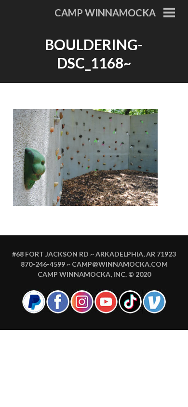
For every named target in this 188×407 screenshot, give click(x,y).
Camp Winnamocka (105, 12)
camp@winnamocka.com (120, 264)
